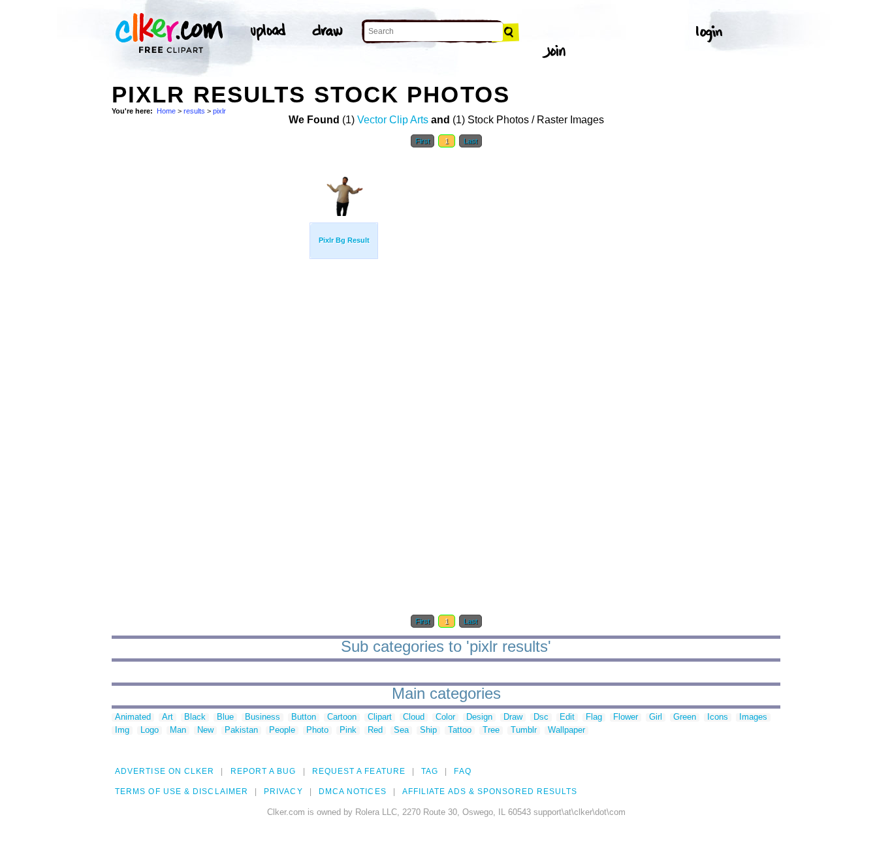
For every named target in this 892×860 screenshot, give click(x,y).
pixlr (219, 111)
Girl (655, 717)
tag (429, 771)
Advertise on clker (164, 771)
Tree (491, 730)
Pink (348, 730)
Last (470, 141)
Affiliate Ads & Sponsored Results (490, 791)
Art (167, 717)
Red (375, 730)
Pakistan (241, 730)
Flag (594, 717)
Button (303, 717)
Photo (317, 730)
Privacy (283, 791)
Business (262, 717)
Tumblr (524, 730)
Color (445, 717)
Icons (717, 717)
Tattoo (459, 730)
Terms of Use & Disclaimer (181, 791)
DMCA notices (353, 791)
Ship (428, 730)
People (282, 730)
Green (684, 717)
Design (479, 717)
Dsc (541, 717)
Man (178, 730)
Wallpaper (566, 730)
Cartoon (342, 717)
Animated (133, 717)
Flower (625, 717)
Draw (512, 717)
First (422, 141)
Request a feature (359, 771)
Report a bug (263, 771)
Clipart (380, 717)
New (205, 730)
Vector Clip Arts (392, 119)
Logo (149, 730)
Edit (567, 717)
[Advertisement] (210, 351)
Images (753, 717)
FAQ (462, 771)
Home (166, 111)
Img (122, 730)
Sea (401, 730)
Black (195, 717)
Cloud (413, 717)
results (194, 111)
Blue (225, 717)
